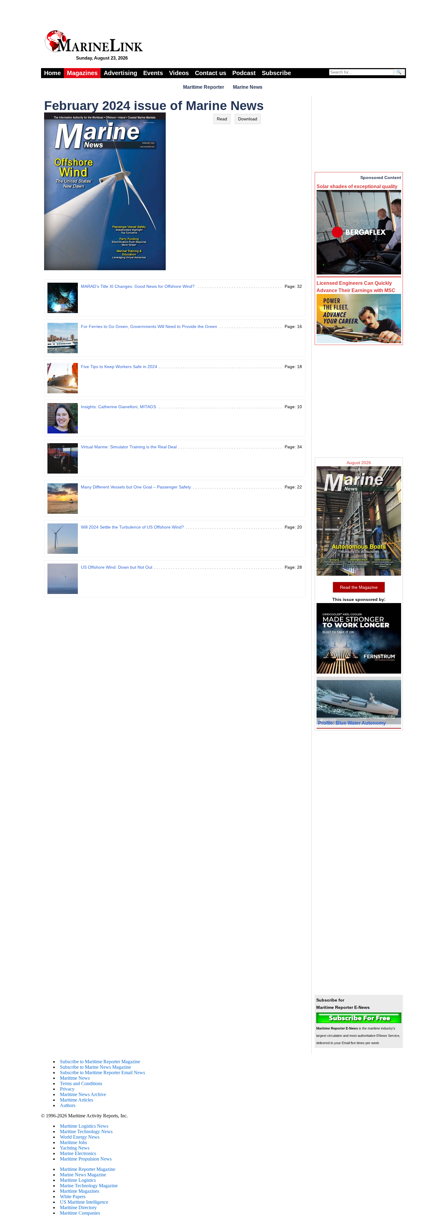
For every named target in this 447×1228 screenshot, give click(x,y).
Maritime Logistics (78, 1180)
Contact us (210, 73)
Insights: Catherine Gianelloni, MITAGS (118, 406)
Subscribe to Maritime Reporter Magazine (100, 1061)
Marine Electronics (78, 1153)
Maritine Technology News (86, 1131)
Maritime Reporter (203, 87)
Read (222, 118)
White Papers (72, 1196)
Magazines (82, 73)
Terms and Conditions (81, 1083)
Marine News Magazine (83, 1174)
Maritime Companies (80, 1213)
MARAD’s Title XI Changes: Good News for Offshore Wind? (138, 286)
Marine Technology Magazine (89, 1185)
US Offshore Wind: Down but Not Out (116, 567)
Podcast (244, 73)
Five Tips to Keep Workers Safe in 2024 (119, 366)
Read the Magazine (359, 587)
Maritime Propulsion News (86, 1158)
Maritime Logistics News (84, 1126)
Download (247, 118)
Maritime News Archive (83, 1094)
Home (52, 73)
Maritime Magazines (79, 1191)
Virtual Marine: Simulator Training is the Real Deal (129, 446)
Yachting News (74, 1147)
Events (153, 73)
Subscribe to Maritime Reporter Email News (102, 1072)
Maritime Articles (76, 1099)
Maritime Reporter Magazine (87, 1169)
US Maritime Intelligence (84, 1202)
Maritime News (75, 1078)
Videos (179, 73)
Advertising (120, 73)
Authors (67, 1105)
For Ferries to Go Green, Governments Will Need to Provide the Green (149, 326)
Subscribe (276, 73)
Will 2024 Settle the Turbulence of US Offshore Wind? (132, 527)
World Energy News (79, 1137)
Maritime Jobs (73, 1142)
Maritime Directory (78, 1207)
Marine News (247, 87)
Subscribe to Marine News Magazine (95, 1067)
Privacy (67, 1089)
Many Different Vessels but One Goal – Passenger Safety (136, 487)
